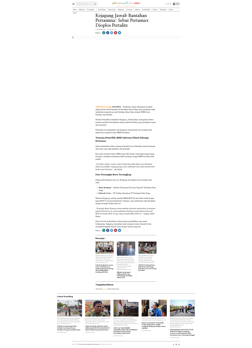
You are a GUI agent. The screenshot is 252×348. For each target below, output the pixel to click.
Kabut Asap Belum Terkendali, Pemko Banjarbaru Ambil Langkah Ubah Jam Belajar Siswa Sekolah (154, 325)
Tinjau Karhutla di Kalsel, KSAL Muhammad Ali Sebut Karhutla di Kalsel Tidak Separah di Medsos (97, 328)
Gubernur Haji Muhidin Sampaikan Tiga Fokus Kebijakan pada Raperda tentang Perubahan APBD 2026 (125, 330)
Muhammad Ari (101, 29)
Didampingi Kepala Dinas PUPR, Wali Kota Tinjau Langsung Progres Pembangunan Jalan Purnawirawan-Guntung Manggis (182, 332)
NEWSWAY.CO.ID (103, 106)
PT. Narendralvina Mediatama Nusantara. (88, 344)
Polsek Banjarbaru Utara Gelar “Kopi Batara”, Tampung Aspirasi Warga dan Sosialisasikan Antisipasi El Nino (104, 268)
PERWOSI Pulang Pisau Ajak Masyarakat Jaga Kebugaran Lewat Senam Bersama (147, 267)
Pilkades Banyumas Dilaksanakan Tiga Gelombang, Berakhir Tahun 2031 (124, 274)
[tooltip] (166, 4)
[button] (95, 3)
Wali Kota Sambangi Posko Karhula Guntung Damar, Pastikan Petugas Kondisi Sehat (68, 328)
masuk (105, 289)
